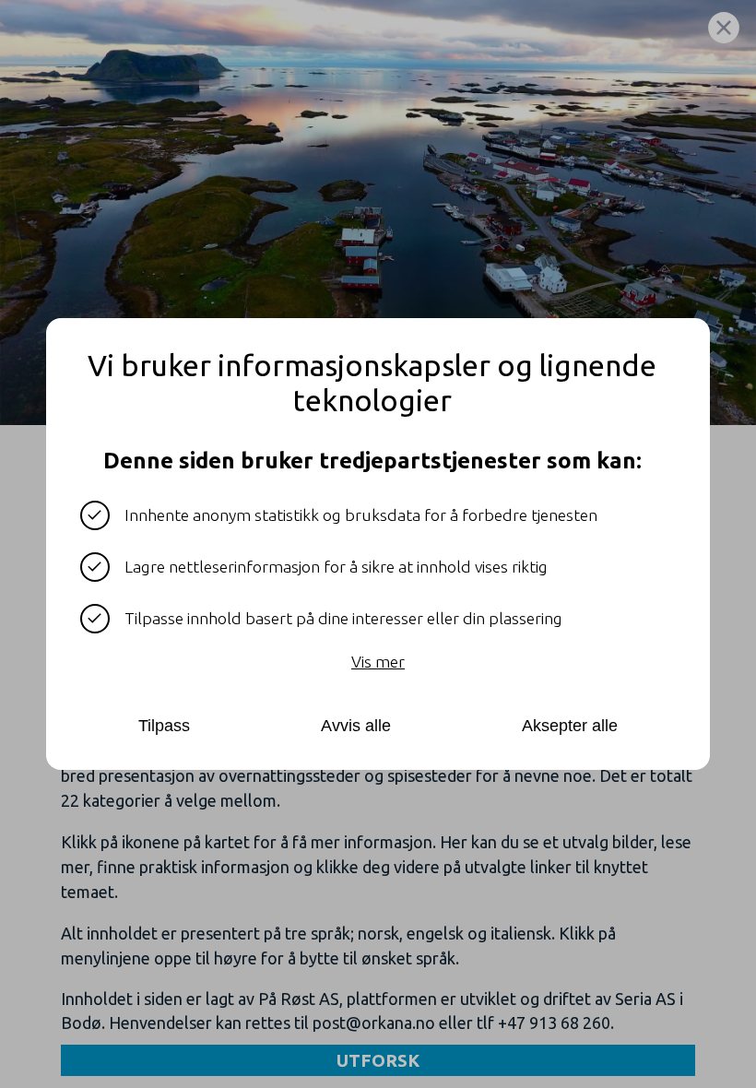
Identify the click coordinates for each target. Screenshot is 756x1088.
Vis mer (378, 661)
